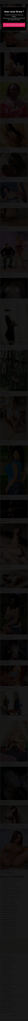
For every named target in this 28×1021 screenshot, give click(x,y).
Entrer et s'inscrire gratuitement (14, 25)
